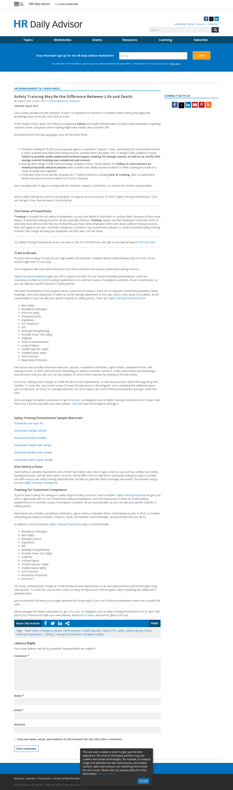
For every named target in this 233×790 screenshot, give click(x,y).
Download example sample (30, 430)
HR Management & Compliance (64, 101)
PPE (113, 630)
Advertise (213, 24)
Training (49, 634)
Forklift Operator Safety (96, 630)
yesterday (51, 134)
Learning (165, 40)
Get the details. (64, 200)
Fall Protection (71, 630)
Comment (21, 656)
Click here (77, 403)
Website (19, 724)
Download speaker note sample (33, 452)
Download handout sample (30, 438)
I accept (143, 781)
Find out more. (147, 242)
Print (155, 623)
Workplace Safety (93, 634)
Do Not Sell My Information (67, 778)
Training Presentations (68, 634)
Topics (28, 40)
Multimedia (62, 40)
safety (121, 630)
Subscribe (201, 40)
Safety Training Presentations (31, 276)
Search (215, 30)
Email (18, 710)
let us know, (87, 615)
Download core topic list (28, 423)
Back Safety (32, 630)
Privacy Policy (45, 778)
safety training (134, 630)
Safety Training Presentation (65, 524)
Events (97, 40)
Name (19, 695)
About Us (201, 24)
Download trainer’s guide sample (33, 459)
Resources (130, 40)
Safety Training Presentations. (41, 482)
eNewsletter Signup (184, 24)
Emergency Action (51, 630)
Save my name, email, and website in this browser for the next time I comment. (70, 739)
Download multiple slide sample (33, 445)
